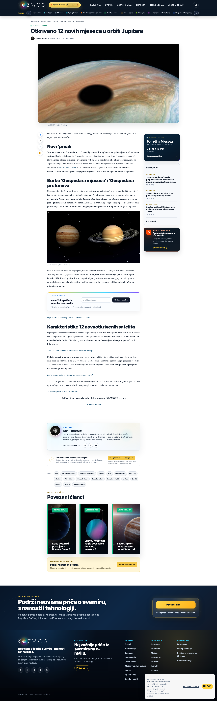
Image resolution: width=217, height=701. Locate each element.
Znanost (141, 5)
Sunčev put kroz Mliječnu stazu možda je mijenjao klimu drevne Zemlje (160, 209)
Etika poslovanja (184, 648)
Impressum (182, 644)
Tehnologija (157, 5)
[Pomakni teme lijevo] (28, 13)
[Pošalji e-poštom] (40, 153)
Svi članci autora (70, 445)
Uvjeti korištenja (184, 660)
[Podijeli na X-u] (40, 140)
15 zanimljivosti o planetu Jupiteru (62, 391)
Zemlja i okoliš (111, 13)
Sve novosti (151, 221)
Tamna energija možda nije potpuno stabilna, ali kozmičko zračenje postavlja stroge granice (161, 179)
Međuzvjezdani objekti (90, 13)
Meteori (47, 13)
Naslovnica (35, 21)
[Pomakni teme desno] (196, 13)
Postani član (173, 604)
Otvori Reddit (159, 248)
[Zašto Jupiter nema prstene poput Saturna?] (126, 529)
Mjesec (59, 13)
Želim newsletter (121, 300)
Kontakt (154, 666)
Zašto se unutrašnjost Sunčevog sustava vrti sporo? (70, 374)
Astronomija (124, 5)
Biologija (140, 13)
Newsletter (156, 657)
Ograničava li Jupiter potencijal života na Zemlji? (69, 317)
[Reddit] (46, 670)
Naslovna (95, 5)
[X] (90, 445)
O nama (154, 670)
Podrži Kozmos (125, 564)
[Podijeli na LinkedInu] (40, 146)
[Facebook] (85, 445)
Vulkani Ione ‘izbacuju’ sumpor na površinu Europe (70, 350)
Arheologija (126, 13)
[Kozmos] (31, 5)
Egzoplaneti (71, 13)
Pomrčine (35, 13)
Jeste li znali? (176, 5)
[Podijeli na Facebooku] (40, 134)
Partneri (154, 661)
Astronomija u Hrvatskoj (159, 13)
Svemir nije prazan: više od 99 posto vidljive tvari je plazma (159, 194)
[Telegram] (40, 670)
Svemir (109, 5)
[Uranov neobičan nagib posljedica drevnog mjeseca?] (94, 529)
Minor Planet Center (67, 167)
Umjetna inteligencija (182, 13)
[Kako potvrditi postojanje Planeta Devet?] (62, 529)
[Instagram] (96, 445)
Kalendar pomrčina (162, 156)
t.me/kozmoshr (94, 404)
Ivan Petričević (72, 430)
